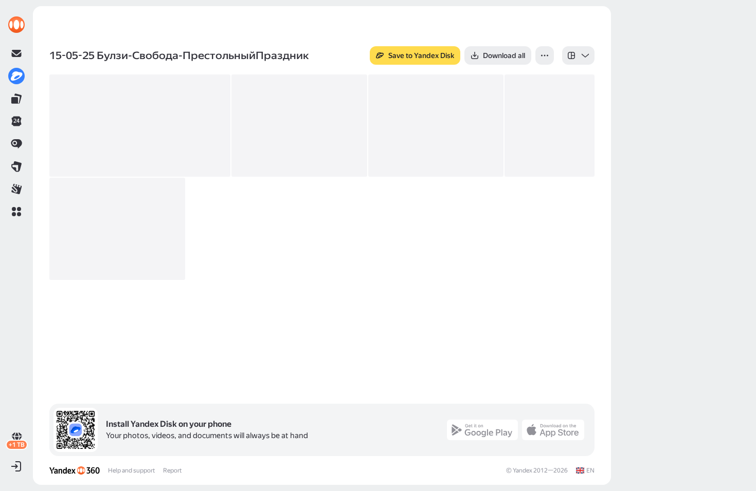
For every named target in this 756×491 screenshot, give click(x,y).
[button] (16, 211)
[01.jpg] (139, 125)
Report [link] (172, 470)
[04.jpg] (550, 125)
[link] (16, 24)
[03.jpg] (436, 125)
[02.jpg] (299, 125)
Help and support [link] (131, 470)
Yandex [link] (522, 470)
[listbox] (578, 55)
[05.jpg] (117, 229)
